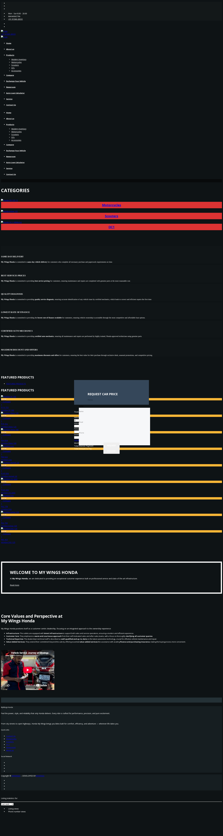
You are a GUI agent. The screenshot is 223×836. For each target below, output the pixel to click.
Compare (10, 75)
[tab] (16, 383)
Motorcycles (16, 62)
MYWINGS (16, 776)
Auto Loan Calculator (15, 93)
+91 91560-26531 (15, 19)
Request (111, 451)
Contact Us (11, 105)
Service (9, 99)
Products (10, 55)
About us (10, 49)
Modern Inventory (18, 59)
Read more (14, 585)
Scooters (15, 65)
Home (8, 43)
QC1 (112, 227)
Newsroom (10, 87)
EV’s (13, 68)
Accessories (16, 71)
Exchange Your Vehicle (16, 81)
